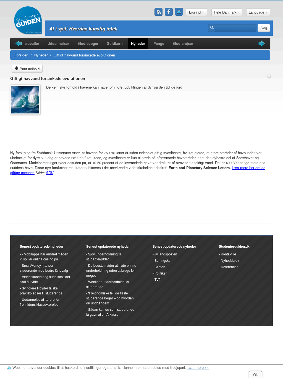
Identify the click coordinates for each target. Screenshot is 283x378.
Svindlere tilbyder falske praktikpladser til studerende (41, 290)
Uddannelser (58, 43)
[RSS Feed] (158, 12)
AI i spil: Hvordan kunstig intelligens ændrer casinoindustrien (117, 28)
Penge (158, 43)
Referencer (229, 266)
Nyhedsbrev (230, 260)
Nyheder (138, 43)
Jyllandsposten (165, 254)
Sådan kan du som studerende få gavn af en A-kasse (110, 312)
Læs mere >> (198, 367)
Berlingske (162, 260)
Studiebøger (87, 43)
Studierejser (182, 43)
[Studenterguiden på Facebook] (169, 12)
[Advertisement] (26, 129)
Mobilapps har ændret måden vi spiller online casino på (44, 256)
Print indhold (29, 68)
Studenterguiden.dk (234, 246)
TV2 (157, 279)
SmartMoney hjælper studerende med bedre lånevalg (44, 268)
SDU (49, 172)
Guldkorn (115, 43)
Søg (264, 27)
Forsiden (21, 55)
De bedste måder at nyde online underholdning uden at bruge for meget (111, 270)
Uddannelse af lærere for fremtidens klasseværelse (39, 302)
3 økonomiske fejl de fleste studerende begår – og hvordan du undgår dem (110, 298)
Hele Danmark (226, 12)
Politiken (160, 273)
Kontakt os (229, 254)
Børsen (159, 266)
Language (257, 12)
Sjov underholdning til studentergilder (103, 256)
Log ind (195, 12)
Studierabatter (27, 43)
